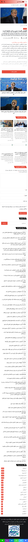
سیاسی (24, 487)
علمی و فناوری (23, 494)
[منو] (26, 2)
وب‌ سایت (25, 201)
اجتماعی (21, 25)
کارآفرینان (24, 513)
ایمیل (25, 195)
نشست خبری (23, 492)
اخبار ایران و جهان (22, 485)
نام (26, 190)
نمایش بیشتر (14, 72)
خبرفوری (24, 511)
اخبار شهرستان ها (22, 475)
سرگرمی (24, 502)
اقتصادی (24, 482)
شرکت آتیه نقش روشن (9, 524)
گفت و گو (24, 506)
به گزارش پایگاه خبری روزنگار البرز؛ (19, 42)
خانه (25, 25)
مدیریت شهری (23, 478)
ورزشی (24, 497)
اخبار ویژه (24, 473)
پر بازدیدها (24, 471)
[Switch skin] (4, 2)
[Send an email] (21, 38)
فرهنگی (24, 490)
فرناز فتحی (24, 38)
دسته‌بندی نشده (23, 499)
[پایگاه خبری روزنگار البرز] (20, 2)
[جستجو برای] (2, 2)
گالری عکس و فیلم (22, 504)
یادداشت (24, 509)
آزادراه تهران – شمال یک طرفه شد (17, 5)
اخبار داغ (24, 480)
